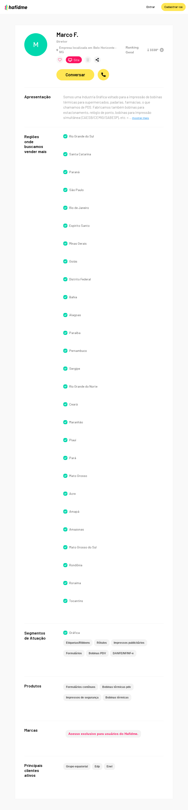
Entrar (151, 7)
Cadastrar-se (173, 7)
